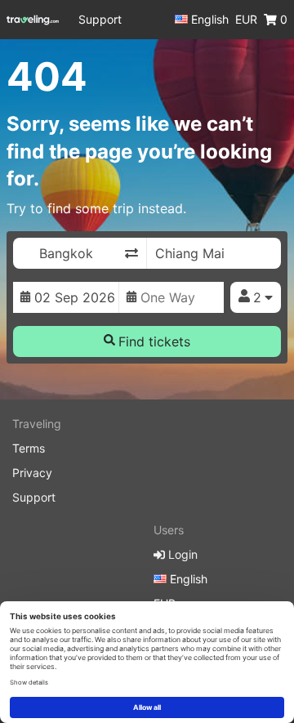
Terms (28, 448)
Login (181, 554)
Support (100, 19)
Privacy (32, 473)
